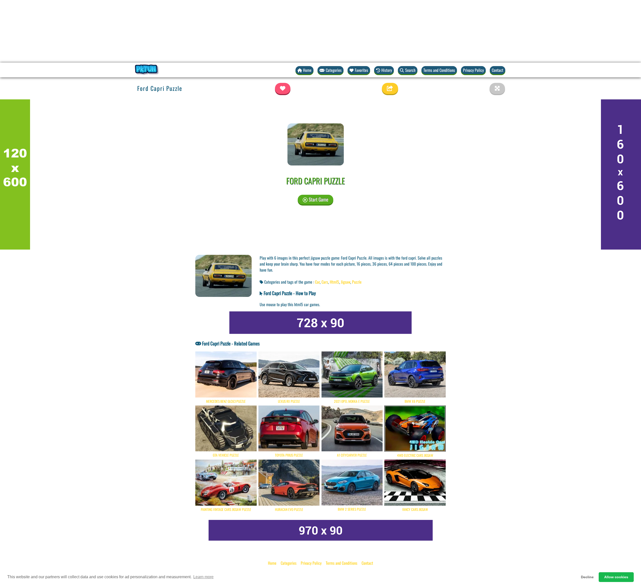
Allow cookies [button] (616, 577)
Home (272, 563)
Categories (288, 563)
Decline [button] (587, 577)
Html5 (334, 282)
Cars (325, 282)
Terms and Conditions (439, 70)
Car (317, 282)
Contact (497, 70)
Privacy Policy (473, 70)
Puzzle (357, 282)
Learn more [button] (203, 577)
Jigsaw (345, 282)
